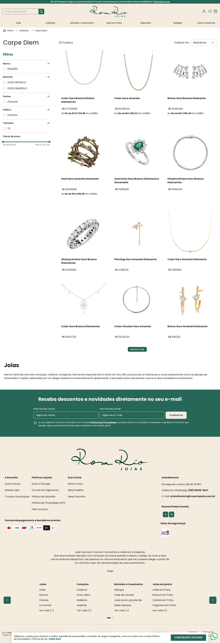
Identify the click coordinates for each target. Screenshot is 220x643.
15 (8, 128)
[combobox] (23, 11)
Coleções (24, 30)
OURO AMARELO (17, 88)
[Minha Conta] (205, 11)
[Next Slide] (212, 600)
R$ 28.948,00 (9, 145)
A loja (110, 571)
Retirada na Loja (162, 1)
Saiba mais (55, 638)
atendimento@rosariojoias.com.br (192, 496)
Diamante (12, 101)
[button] (26, 63)
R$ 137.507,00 (42, 145)
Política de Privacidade (103, 422)
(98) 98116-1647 (198, 490)
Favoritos (210, 11)
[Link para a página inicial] (8, 30)
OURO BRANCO (16, 82)
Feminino (12, 115)
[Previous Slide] (7, 600)
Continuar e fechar (188, 637)
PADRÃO (12, 69)
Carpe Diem (41, 30)
